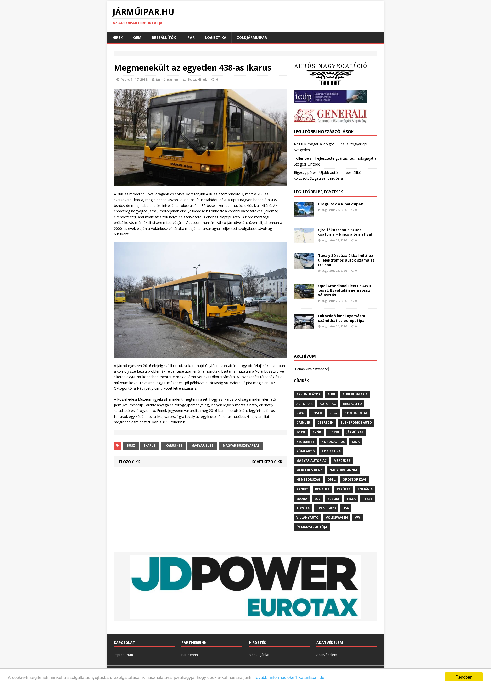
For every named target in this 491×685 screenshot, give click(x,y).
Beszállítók (164, 37)
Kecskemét (305, 442)
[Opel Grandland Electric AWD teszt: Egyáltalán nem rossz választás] (304, 295)
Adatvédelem (326, 654)
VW (357, 517)
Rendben (463, 677)
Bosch (316, 413)
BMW (300, 413)
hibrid (333, 432)
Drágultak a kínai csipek (340, 204)
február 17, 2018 (133, 79)
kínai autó (305, 451)
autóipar (304, 403)
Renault (322, 489)
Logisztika (215, 37)
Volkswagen (337, 517)
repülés (343, 489)
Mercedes (342, 460)
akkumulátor (308, 394)
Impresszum (123, 654)
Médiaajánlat (259, 654)
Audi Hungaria (354, 394)
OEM (137, 37)
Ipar (190, 37)
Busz (192, 79)
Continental (356, 413)
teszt (368, 499)
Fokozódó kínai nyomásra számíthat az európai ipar (342, 318)
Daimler (303, 422)
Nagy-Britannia (343, 470)
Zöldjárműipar (252, 37)
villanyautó (307, 517)
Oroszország (354, 479)
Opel (331, 479)
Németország (308, 479)
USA (346, 508)
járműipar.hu (167, 79)
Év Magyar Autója (311, 527)
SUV (317, 499)
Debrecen (325, 422)
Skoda (301, 499)
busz (131, 445)
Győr (316, 432)
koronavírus (333, 442)
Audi (331, 394)
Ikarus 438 (173, 445)
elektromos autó (356, 422)
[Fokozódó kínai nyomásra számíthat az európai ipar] (304, 325)
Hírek (118, 37)
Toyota (303, 508)
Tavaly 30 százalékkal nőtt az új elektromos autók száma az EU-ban (346, 260)
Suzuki (333, 499)
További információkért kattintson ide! (290, 677)
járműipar (355, 432)
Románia (365, 489)
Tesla (351, 499)
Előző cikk (129, 461)
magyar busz (202, 445)
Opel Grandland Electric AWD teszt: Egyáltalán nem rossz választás (344, 290)
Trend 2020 (326, 508)
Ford (300, 432)
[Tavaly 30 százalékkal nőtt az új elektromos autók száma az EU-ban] (304, 265)
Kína (356, 442)
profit (302, 489)
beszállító (352, 403)
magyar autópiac (311, 460)
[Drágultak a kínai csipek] (304, 213)
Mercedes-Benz (309, 470)
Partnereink (190, 654)
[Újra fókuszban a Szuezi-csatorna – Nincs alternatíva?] (304, 239)
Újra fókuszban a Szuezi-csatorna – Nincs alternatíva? (345, 232)
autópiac (328, 403)
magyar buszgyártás (241, 445)
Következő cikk (267, 461)
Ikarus (149, 445)
